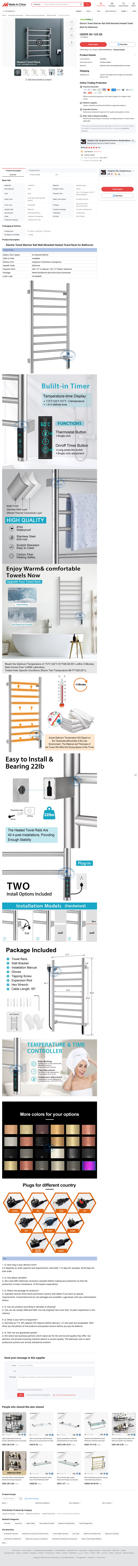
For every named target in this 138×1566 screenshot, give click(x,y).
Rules (134, 11)
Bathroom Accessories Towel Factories (35, 1534)
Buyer (88, 11)
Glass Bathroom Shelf (46, 1523)
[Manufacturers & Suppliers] (14, 4)
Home (4, 15)
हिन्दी (98, 1553)
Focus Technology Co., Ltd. (55, 1557)
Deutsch (65, 1553)
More (4, 1543)
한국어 (86, 1553)
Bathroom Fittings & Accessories (35, 15)
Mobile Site (116, 1550)
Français (40, 1553)
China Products (26, 1550)
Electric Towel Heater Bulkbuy (91, 1539)
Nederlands (73, 1553)
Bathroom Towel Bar (112, 1534)
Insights (123, 1550)
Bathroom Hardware (42, 1503)
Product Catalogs (33, 1499)
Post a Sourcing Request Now (64, 1395)
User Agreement (81, 1557)
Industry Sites (83, 1550)
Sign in (133, 6)
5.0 (109, 174)
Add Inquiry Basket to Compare (39, 79)
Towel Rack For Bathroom (12, 1539)
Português (33, 1553)
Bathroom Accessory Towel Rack (37, 1539)
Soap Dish (18, 1523)
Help (98, 11)
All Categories (9, 11)
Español (25, 1553)
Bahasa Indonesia (129, 1553)
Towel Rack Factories (11, 1534)
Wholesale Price (72, 1550)
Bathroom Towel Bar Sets (92, 1534)
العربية (80, 1553)
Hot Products (16, 1550)
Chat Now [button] (123, 44)
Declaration (91, 1557)
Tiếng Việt (118, 1553)
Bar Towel (76, 1534)
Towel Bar (7, 1523)
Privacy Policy (101, 1557)
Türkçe (111, 1553)
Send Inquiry (93, 44)
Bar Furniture (106, 1503)
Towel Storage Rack (85, 1523)
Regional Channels (94, 1550)
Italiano (58, 1553)
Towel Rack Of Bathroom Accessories (64, 1539)
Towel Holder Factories (60, 1534)
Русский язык (50, 1553)
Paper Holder (30, 1523)
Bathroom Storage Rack (67, 1523)
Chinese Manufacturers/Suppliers (43, 1550)
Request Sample (119, 49)
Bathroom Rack (51, 15)
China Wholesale (60, 1550)
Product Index (106, 1550)
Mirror (4, 1503)
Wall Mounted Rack (64, 15)
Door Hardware (74, 1503)
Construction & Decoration (15, 15)
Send (20, 1395)
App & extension (110, 11)
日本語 (93, 1553)
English (18, 1553)
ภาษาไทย (104, 1553)
